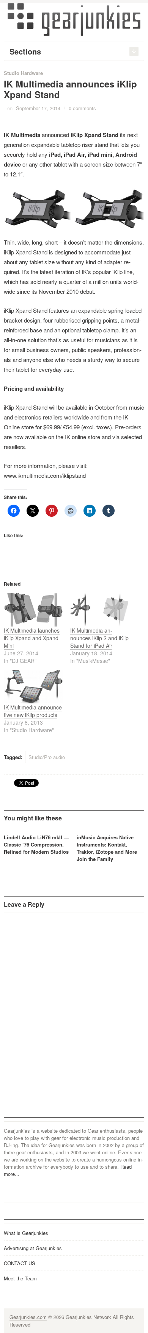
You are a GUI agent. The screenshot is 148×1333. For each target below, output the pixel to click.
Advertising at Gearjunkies (33, 1248)
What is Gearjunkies (26, 1232)
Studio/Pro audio (46, 757)
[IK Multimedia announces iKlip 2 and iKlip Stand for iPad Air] (99, 610)
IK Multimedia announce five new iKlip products (33, 711)
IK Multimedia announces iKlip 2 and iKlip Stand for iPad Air (99, 638)
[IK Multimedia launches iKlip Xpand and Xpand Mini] (33, 610)
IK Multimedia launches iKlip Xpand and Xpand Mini (32, 638)
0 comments (82, 108)
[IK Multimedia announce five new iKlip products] (33, 687)
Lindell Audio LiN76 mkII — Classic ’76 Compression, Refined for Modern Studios (36, 844)
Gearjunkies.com (28, 1317)
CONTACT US (19, 1263)
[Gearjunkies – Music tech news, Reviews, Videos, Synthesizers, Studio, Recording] (74, 19)
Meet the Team (20, 1278)
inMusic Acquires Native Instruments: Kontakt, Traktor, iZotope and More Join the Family (107, 848)
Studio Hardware (23, 72)
